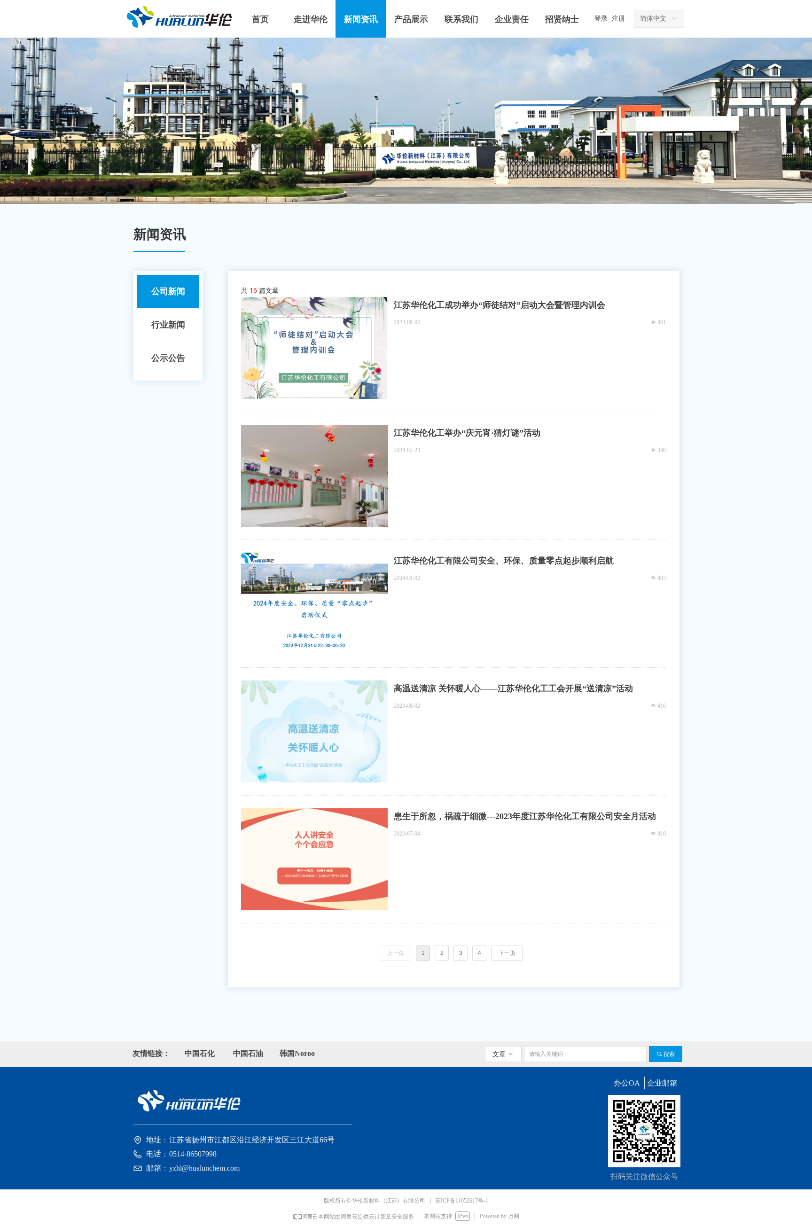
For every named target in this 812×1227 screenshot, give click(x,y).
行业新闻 (168, 324)
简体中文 (653, 18)
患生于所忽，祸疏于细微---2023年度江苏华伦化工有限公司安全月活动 (525, 816)
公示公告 (168, 358)
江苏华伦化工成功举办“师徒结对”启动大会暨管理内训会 (499, 305)
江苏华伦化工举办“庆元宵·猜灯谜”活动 (467, 433)
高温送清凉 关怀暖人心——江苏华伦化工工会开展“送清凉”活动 (513, 688)
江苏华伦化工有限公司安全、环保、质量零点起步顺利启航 (504, 560)
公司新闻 (168, 291)
